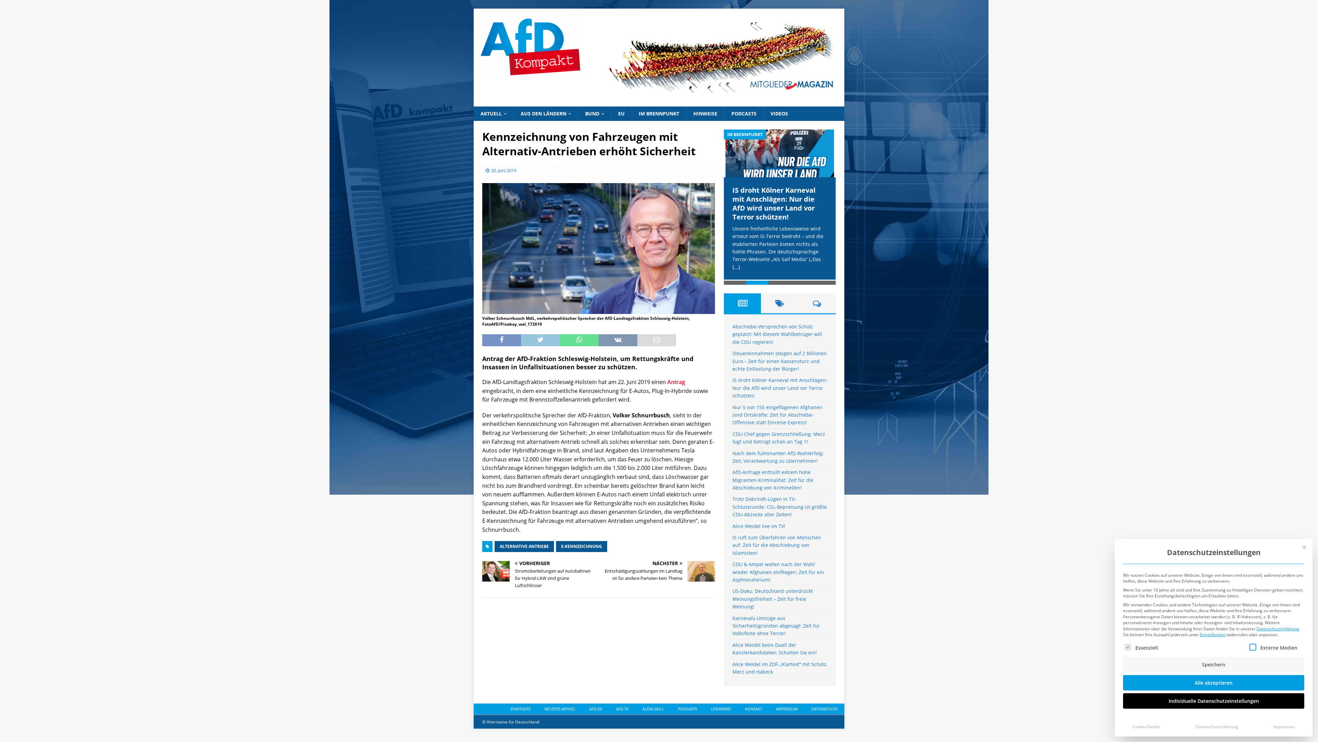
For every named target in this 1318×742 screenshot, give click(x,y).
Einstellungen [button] (1213, 635)
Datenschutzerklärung (1278, 629)
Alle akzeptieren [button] (1214, 682)
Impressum (1284, 727)
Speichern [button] (1213, 664)
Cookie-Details (1146, 727)
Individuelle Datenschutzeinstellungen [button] (1214, 701)
